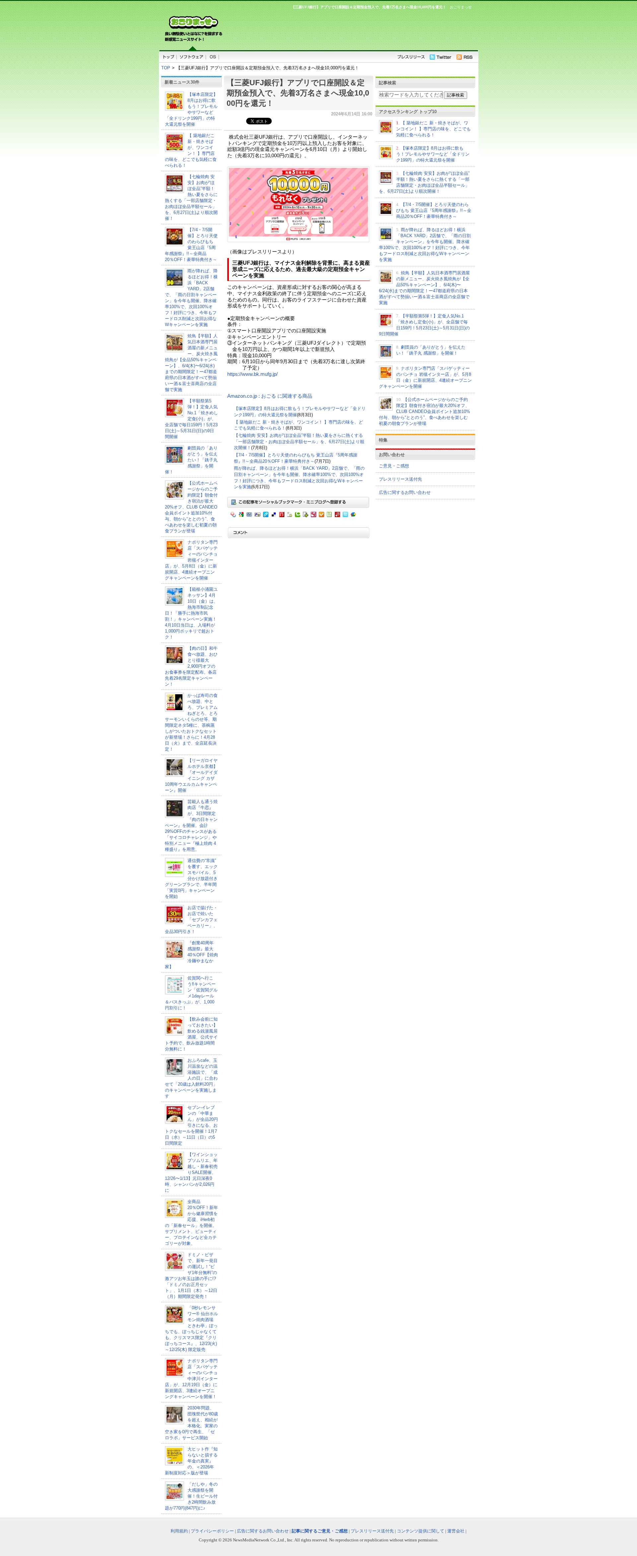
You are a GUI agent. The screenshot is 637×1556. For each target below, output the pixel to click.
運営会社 (455, 1530)
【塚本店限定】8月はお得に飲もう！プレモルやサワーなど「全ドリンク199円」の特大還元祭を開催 (432, 154)
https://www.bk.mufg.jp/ (252, 374)
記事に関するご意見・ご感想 (320, 1530)
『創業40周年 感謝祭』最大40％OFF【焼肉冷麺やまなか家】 (191, 954)
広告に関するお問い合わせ (405, 492)
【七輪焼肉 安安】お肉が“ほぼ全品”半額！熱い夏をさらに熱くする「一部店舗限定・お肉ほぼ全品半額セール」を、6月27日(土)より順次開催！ (299, 441)
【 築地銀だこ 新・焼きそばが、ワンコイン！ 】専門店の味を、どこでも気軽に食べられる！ (433, 128)
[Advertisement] (348, 28)
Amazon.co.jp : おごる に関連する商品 (269, 396)
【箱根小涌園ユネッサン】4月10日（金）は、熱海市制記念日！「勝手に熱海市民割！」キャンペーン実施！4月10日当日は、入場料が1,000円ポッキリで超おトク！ (191, 613)
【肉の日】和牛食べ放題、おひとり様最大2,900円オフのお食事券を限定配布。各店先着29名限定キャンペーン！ (191, 666)
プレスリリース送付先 (400, 479)
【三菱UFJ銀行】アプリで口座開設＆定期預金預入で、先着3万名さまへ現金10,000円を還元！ (298, 92)
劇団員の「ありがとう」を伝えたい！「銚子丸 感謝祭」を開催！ (191, 459)
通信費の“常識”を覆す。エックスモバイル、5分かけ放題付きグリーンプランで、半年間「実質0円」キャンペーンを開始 (191, 878)
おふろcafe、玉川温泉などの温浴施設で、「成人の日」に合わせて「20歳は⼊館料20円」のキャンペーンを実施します (191, 1078)
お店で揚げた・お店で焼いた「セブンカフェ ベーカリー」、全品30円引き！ (191, 919)
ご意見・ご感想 (394, 465)
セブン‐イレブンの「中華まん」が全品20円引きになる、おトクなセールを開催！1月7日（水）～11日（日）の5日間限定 (191, 1125)
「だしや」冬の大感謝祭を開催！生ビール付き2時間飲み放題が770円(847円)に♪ (191, 1496)
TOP (165, 67)
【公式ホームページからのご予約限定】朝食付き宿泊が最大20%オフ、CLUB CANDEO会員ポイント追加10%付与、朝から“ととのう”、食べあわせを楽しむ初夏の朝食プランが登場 (191, 507)
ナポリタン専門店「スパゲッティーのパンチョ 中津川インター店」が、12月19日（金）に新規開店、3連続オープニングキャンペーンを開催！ (191, 1378)
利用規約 (179, 1530)
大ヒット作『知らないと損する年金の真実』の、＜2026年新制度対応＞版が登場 (191, 1461)
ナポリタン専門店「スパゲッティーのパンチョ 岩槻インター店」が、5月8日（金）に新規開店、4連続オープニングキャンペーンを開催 (191, 560)
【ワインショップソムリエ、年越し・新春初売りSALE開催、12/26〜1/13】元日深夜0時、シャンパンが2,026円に (191, 1172)
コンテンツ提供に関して (420, 1530)
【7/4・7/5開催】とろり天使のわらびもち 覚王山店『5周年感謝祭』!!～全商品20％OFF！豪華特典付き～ (433, 210)
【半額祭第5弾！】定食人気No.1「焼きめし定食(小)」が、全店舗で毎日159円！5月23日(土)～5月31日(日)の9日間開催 (191, 418)
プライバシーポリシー (212, 1530)
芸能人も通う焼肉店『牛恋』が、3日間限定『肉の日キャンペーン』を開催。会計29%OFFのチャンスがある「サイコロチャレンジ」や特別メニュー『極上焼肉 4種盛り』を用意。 (191, 825)
